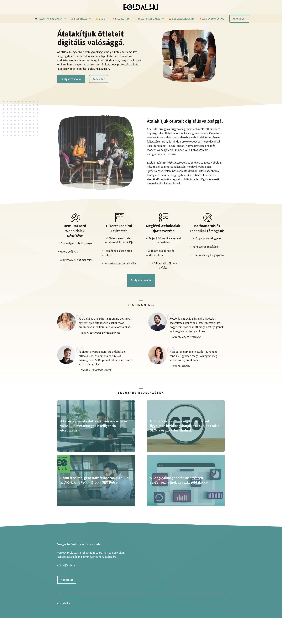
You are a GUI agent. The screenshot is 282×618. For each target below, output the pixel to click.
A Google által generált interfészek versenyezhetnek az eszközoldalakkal (179, 480)
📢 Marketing (121, 18)
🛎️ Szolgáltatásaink (181, 18)
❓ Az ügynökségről (211, 18)
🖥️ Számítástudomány (49, 18)
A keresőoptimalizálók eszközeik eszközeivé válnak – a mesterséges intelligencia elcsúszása (93, 426)
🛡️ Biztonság (79, 18)
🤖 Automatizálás (149, 18)
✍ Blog (100, 18)
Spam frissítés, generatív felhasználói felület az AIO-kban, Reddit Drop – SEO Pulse (95, 480)
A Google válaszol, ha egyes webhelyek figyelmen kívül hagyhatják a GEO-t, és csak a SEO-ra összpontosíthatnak (184, 426)
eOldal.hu (65, 603)
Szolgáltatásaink (71, 79)
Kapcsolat (239, 18)
